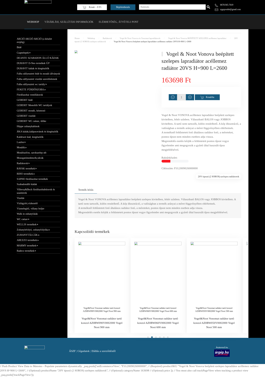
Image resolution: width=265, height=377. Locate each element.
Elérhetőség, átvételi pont (118, 22)
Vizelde (20, 198)
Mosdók (21, 147)
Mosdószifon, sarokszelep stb (31, 152)
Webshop (33, 22)
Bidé (19, 47)
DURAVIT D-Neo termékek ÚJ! (33, 63)
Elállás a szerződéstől (104, 351)
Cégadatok (84, 351)
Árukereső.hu (222, 347)
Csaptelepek (23, 52)
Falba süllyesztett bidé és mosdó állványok (38, 73)
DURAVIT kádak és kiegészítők (33, 68)
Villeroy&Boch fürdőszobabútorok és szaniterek (36, 191)
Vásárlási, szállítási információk (69, 22)
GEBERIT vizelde (26, 116)
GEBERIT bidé (25, 100)
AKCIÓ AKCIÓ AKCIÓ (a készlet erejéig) (34, 40)
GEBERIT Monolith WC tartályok (34, 105)
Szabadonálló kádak (27, 184)
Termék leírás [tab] (85, 189)
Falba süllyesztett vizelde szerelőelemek (37, 79)
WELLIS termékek (26, 224)
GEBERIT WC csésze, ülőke (31, 121)
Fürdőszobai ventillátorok (30, 94)
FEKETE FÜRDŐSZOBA (30, 89)
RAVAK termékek (26, 168)
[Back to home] (37, 7)
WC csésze (22, 219)
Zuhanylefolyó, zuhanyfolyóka (32, 229)
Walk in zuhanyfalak (27, 213)
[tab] (148, 337)
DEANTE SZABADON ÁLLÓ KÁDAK (38, 58)
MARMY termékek (26, 245)
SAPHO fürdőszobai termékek (32, 179)
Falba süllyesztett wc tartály (31, 84)
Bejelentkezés (123, 7)
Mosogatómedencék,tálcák (30, 158)
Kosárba (210, 97)
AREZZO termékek (27, 240)
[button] (114, 54)
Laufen (20, 142)
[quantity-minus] (173, 97)
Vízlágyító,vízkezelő (27, 203)
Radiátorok (22, 163)
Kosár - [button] (94, 7)
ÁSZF (72, 351)
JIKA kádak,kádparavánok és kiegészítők (37, 131)
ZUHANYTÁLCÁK (27, 235)
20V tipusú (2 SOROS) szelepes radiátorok (218, 176)
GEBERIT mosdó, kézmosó (31, 110)
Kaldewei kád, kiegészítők (30, 137)
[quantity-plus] (190, 97)
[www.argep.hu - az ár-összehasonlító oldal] (222, 352)
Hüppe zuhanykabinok (28, 126)
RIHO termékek (25, 173)
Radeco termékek (25, 250)
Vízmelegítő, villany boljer (30, 208)
